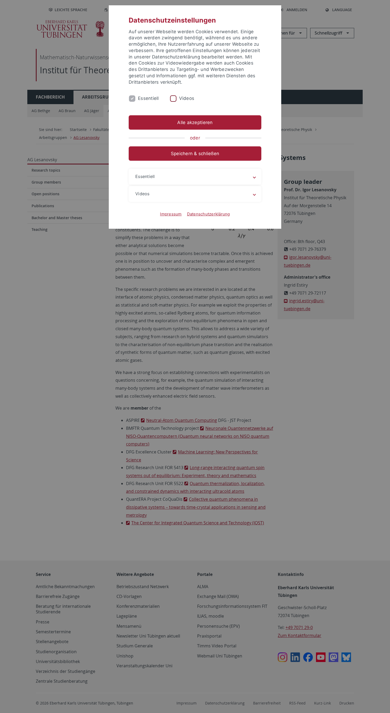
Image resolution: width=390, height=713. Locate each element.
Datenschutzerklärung (208, 214)
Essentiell (148, 98)
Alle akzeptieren (195, 122)
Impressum (170, 214)
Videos (186, 98)
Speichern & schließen (195, 153)
